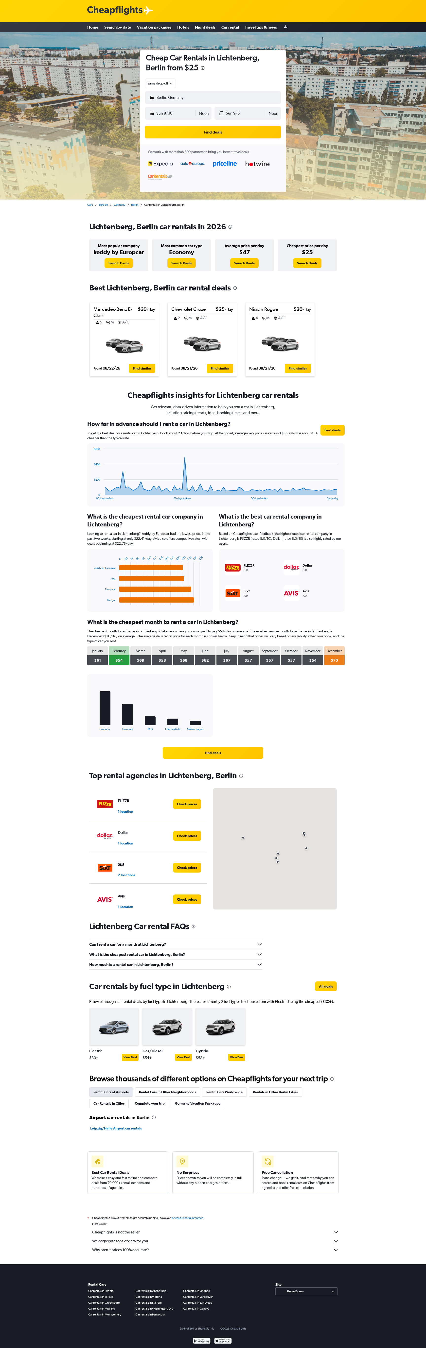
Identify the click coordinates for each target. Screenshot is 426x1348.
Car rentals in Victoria (149, 1296)
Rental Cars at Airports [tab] (111, 1092)
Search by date (117, 27)
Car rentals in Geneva (196, 1308)
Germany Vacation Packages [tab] (197, 1103)
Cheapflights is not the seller (116, 1232)
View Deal (130, 1057)
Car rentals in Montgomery (104, 1314)
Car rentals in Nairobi (149, 1302)
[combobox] (160, 83)
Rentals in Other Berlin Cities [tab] (275, 1092)
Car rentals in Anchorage (151, 1291)
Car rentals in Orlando (196, 1291)
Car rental (230, 27)
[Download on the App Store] (223, 1341)
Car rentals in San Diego (197, 1302)
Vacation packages (154, 27)
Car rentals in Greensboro (104, 1302)
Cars (90, 204)
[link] (119, 263)
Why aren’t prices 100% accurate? (120, 1249)
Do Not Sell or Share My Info (197, 1328)
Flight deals (205, 27)
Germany (119, 204)
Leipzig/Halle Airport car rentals (116, 1128)
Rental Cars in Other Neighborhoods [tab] (167, 1092)
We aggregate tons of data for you (120, 1241)
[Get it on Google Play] (202, 1341)
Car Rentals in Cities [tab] (108, 1103)
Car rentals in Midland (101, 1308)
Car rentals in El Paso (100, 1296)
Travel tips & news (261, 27)
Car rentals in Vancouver (198, 1296)
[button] (202, 68)
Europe (103, 204)
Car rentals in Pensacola (150, 1314)
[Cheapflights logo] (114, 10)
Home (92, 27)
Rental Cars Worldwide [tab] (224, 1092)
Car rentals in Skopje (100, 1291)
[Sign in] (286, 27)
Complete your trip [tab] (150, 1103)
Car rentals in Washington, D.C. (155, 1308)
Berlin (134, 204)
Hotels (183, 27)
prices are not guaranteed (187, 1218)
